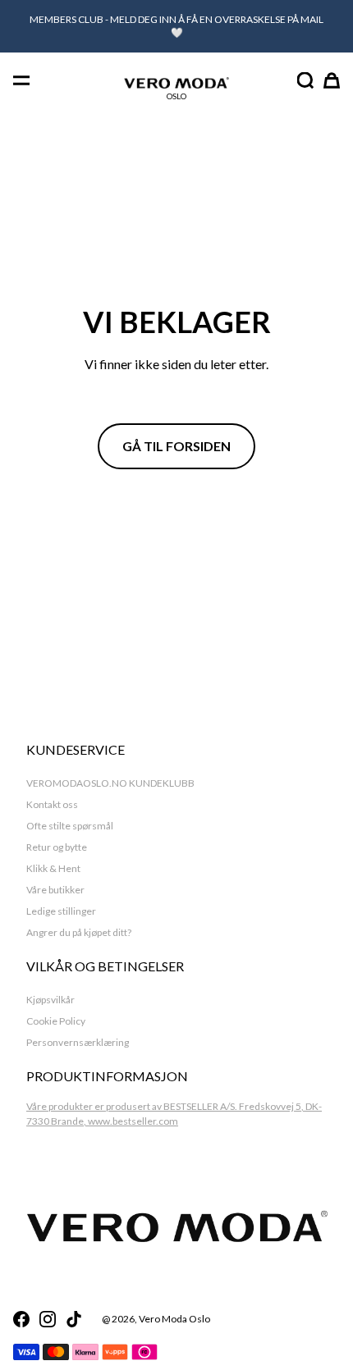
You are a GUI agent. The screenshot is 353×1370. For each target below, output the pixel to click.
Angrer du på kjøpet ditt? (78, 932)
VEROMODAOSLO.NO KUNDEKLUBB (110, 783)
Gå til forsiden (176, 446)
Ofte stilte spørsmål (69, 826)
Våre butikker (55, 890)
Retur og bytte (56, 847)
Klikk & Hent (53, 868)
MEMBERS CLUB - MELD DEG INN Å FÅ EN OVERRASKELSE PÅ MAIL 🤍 (176, 26)
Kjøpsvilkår (50, 999)
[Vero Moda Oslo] (176, 83)
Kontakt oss (52, 804)
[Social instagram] (47, 1319)
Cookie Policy (55, 1021)
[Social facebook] (21, 1319)
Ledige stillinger (61, 911)
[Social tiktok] (74, 1319)
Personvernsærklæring (77, 1042)
